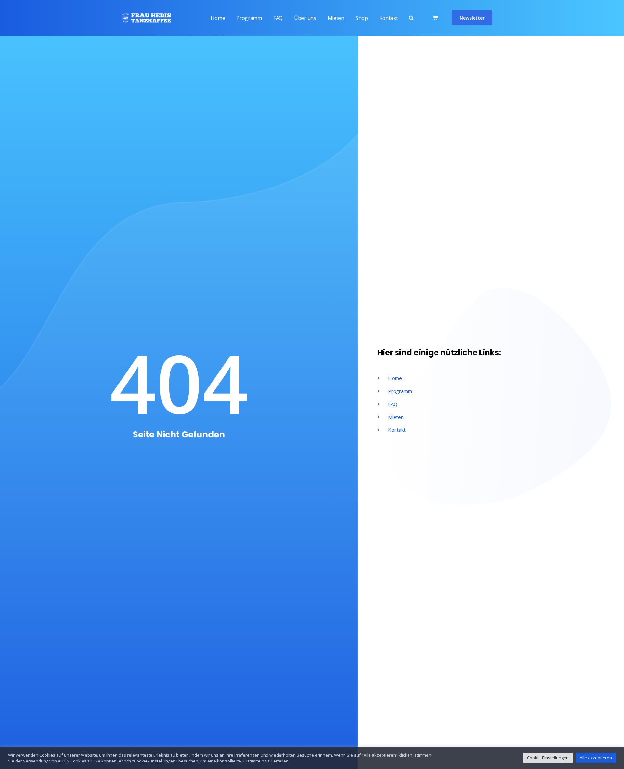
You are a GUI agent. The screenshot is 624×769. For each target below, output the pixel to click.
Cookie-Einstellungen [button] (548, 758)
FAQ (278, 17)
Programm (249, 17)
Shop (362, 17)
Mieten (336, 17)
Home (218, 17)
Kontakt (388, 17)
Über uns (305, 17)
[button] (411, 18)
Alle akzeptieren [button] (596, 758)
